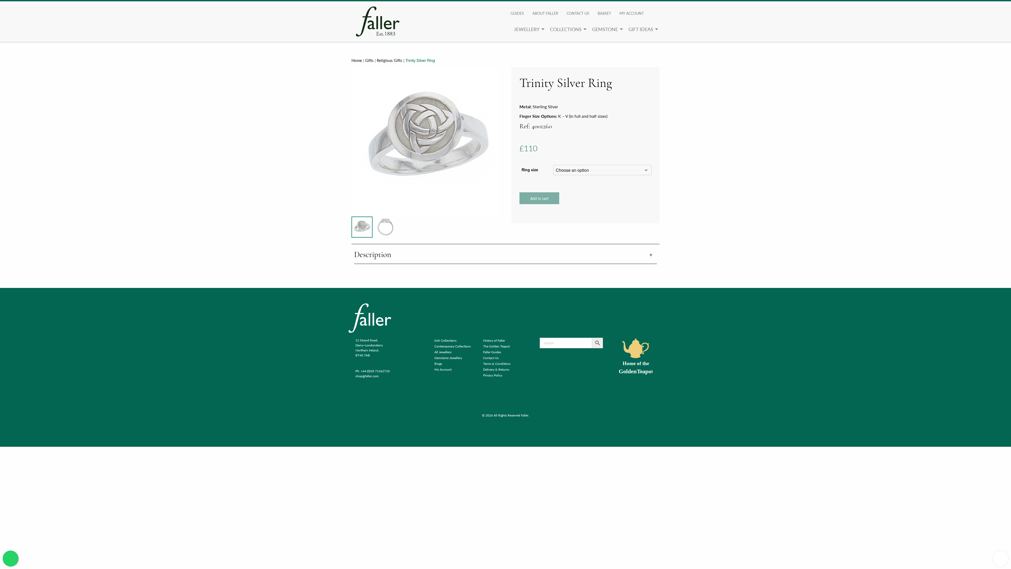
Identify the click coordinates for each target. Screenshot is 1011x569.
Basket (604, 13)
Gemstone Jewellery (448, 358)
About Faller (545, 13)
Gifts (369, 60)
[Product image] (362, 227)
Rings (438, 363)
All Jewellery (443, 352)
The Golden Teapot (496, 346)
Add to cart (539, 198)
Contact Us (578, 13)
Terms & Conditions (497, 363)
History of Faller (494, 340)
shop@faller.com (367, 376)
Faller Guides (492, 352)
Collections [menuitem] (566, 29)
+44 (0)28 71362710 (375, 371)
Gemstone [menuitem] (605, 29)
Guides (517, 13)
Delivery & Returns (496, 369)
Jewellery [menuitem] (526, 29)
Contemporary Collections (452, 346)
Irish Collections (445, 340)
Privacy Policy (492, 375)
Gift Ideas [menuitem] (640, 29)
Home (356, 60)
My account (632, 13)
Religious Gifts (389, 60)
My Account (443, 369)
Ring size (530, 169)
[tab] (505, 255)
